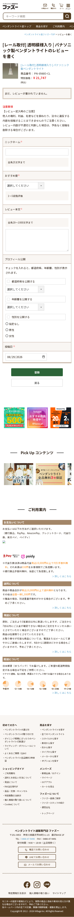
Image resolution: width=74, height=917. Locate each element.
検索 (67, 15)
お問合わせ (45, 6)
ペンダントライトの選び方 (17, 729)
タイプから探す (49, 751)
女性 (11, 336)
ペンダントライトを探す (53, 729)
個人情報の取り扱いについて (18, 799)
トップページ (48, 813)
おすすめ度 (12, 175)
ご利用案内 (59, 26)
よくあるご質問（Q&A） (16, 753)
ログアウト (47, 782)
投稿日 (10, 346)
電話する (53, 6)
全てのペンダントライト (53, 734)
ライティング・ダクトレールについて (20, 747)
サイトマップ (59, 893)
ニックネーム (14, 142)
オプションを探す (50, 760)
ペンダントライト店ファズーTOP (39, 34)
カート (62, 6)
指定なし (14, 324)
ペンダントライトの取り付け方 (19, 734)
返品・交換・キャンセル (16, 790)
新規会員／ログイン (51, 773)
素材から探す (48, 743)
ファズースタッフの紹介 (53, 802)
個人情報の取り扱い (39, 893)
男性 (11, 330)
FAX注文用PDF (11, 786)
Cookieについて (12, 804)
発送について (11, 782)
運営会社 (46, 807)
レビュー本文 (14, 209)
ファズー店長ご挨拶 (51, 798)
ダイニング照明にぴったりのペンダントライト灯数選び (20, 740)
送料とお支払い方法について (18, 777)
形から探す (47, 747)
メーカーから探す (50, 756)
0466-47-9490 (28, 838)
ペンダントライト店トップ (16, 26)
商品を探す (42, 26)
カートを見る (48, 786)
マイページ (47, 777)
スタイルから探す (50, 738)
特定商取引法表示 (13, 795)
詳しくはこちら (63, 576)
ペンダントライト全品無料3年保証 (20, 759)
